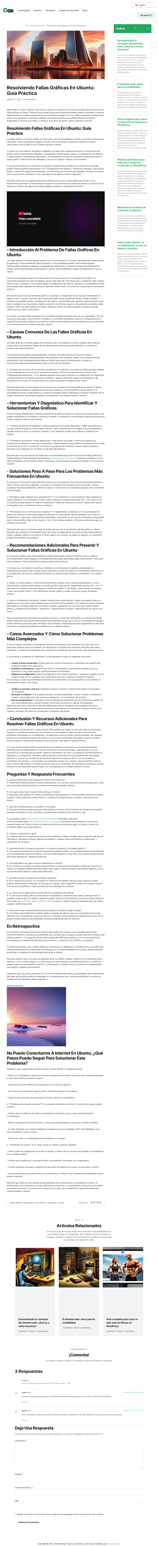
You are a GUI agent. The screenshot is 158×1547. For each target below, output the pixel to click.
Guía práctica (41, 1202)
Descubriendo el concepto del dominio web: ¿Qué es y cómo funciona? (130, 45)
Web (17, 1501)
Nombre (19, 1474)
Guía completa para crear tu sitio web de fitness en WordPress (132, 122)
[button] (91, 1202)
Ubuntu (61, 1202)
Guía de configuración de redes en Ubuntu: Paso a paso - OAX (46, 1383)
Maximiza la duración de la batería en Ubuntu (131, 209)
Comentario (21, 1441)
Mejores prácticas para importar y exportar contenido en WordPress (132, 162)
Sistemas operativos (37, 25)
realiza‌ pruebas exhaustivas (62, 458)
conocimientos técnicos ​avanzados (42, 819)
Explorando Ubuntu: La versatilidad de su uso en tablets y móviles (132, 245)
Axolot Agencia (114, 1544)
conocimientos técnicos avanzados (44, 821)
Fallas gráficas (16, 1202)
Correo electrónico (24, 1487)
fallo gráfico (28, 1202)
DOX (27, 25)
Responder (25, 1402)
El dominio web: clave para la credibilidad (130, 85)
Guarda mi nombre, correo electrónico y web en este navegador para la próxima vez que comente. (60, 1514)
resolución (52, 1202)
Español (141, 5)
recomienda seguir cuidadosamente (36, 901)
